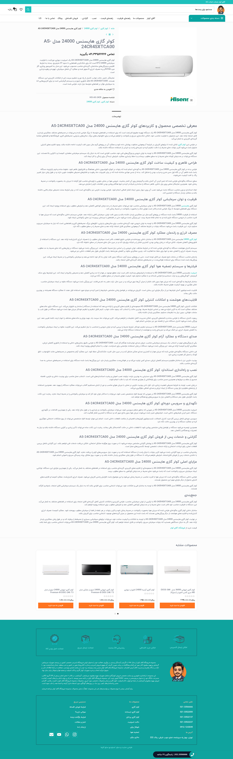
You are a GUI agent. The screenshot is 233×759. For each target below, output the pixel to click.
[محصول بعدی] (106, 34)
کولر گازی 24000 (90, 28)
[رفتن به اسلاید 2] (115, 613)
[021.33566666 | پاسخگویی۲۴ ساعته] (192, 754)
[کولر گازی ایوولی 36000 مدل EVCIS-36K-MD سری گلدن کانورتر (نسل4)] (177, 569)
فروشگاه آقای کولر (177, 528)
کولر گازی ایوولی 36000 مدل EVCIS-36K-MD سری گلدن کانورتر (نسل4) (178, 591)
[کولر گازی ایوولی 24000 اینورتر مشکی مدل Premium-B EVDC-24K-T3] (96, 569)
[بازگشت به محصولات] (109, 34)
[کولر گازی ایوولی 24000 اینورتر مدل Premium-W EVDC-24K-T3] (55, 569)
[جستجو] (28, 9)
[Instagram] (75, 734)
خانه (112, 28)
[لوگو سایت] (221, 9)
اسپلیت (193, 273)
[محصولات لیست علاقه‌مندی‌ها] (21, 9)
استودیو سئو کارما (108, 747)
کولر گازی (104, 28)
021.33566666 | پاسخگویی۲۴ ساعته (172, 754)
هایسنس (185, 206)
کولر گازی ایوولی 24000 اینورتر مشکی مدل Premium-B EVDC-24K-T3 (96, 591)
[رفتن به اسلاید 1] (118, 613)
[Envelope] (51, 734)
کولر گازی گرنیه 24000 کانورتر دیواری (139, 590)
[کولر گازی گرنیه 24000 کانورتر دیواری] (136, 569)
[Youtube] (59, 734)
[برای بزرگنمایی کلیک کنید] (191, 100)
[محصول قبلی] (112, 34)
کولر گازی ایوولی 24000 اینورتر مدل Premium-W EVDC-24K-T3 (58, 591)
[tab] (116, 115)
